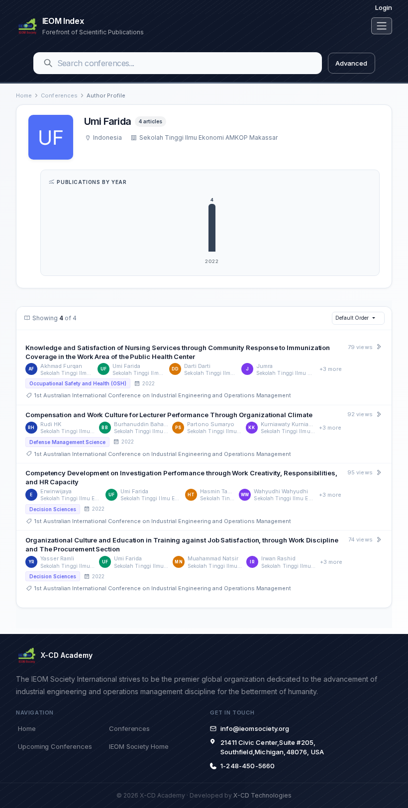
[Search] (48, 63)
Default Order (351, 318)
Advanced (351, 63)
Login (383, 7)
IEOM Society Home (139, 746)
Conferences (59, 95)
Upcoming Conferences (55, 746)
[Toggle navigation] (381, 25)
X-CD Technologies (262, 795)
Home (24, 95)
